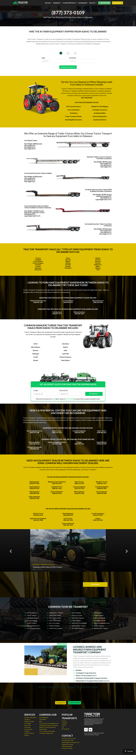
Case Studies (42, 719)
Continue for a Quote (67, 67)
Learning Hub (82, 3)
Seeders (68, 263)
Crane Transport (76, 620)
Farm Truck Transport (55, 618)
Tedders (98, 258)
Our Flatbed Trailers (30, 140)
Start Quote (117, 3)
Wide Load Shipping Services (102, 623)
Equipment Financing (67, 744)
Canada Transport (29, 733)
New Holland (65, 360)
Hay (63, 727)
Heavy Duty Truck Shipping (79, 623)
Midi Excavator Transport (101, 628)
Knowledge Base (43, 717)
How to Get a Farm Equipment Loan (48, 723)
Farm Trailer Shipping (55, 620)
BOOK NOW (95, 584)
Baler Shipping (98, 612)
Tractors (38, 258)
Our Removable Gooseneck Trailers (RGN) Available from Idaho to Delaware (98, 190)
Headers (68, 266)
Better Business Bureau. (88, 91)
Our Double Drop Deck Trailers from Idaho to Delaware (98, 225)
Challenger (35, 354)
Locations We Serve (69, 3)
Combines (38, 260)
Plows (68, 258)
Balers (98, 266)
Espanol (26, 735)
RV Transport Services (78, 628)
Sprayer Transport (32, 623)
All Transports (65, 729)
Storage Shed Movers (100, 620)
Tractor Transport (32, 615)
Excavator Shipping (32, 620)
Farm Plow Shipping (99, 618)
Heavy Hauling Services (33, 625)
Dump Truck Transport (78, 618)
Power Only (27, 725)
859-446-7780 (69, 740)
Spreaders (38, 268)
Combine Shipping (32, 612)
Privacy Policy (100, 733)
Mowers (98, 260)
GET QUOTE (93, 394)
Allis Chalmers (35, 347)
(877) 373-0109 (105, 3)
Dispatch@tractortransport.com (70, 742)
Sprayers (98, 261)
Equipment (56, 3)
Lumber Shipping (76, 612)
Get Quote (59, 702)
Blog (40, 721)
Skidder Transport (99, 625)
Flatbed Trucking (29, 721)
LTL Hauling (27, 723)
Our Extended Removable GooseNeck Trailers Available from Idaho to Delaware (37, 207)
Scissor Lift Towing (77, 615)
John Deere (65, 344)
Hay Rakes (68, 268)
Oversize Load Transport (33, 628)
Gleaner (35, 360)
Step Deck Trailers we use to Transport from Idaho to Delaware (99, 157)
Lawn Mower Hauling (55, 615)
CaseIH (35, 357)
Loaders (38, 266)
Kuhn (65, 350)
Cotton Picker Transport (56, 628)
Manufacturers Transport (56, 612)
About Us (92, 3)
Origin (43, 58)
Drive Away (27, 727)
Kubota (65, 347)
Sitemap (97, 734)
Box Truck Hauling (54, 623)
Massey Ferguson (65, 357)
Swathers (38, 265)
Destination (72, 58)
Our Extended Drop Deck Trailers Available (38, 173)
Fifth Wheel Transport (33, 618)
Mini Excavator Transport (79, 625)
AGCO (36, 344)
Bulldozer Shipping (54, 625)
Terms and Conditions (89, 734)
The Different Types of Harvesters (48, 725)
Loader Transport (99, 615)
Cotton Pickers (38, 261)
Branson (35, 350)
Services (48, 3)
